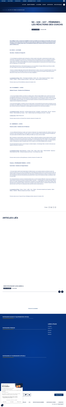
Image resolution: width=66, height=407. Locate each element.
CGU (29, 402)
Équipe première (31, 4)
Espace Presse (59, 394)
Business (49, 330)
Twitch (25, 394)
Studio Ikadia (60, 404)
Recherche (64, 5)
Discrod (29, 394)
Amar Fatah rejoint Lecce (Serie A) (13, 286)
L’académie (38, 4)
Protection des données (38, 402)
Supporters (50, 4)
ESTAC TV (50, 328)
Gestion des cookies (51, 402)
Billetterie (49, 334)
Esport (44, 4)
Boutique (49, 332)
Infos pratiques (58, 4)
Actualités (50, 326)
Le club (24, 4)
